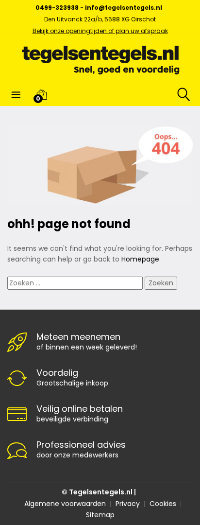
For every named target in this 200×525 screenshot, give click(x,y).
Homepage (140, 259)
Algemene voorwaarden (65, 503)
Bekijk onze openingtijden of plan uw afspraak (100, 31)
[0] (41, 94)
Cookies (163, 503)
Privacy (128, 503)
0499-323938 (57, 7)
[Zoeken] (177, 94)
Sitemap (100, 515)
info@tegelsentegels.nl (123, 7)
